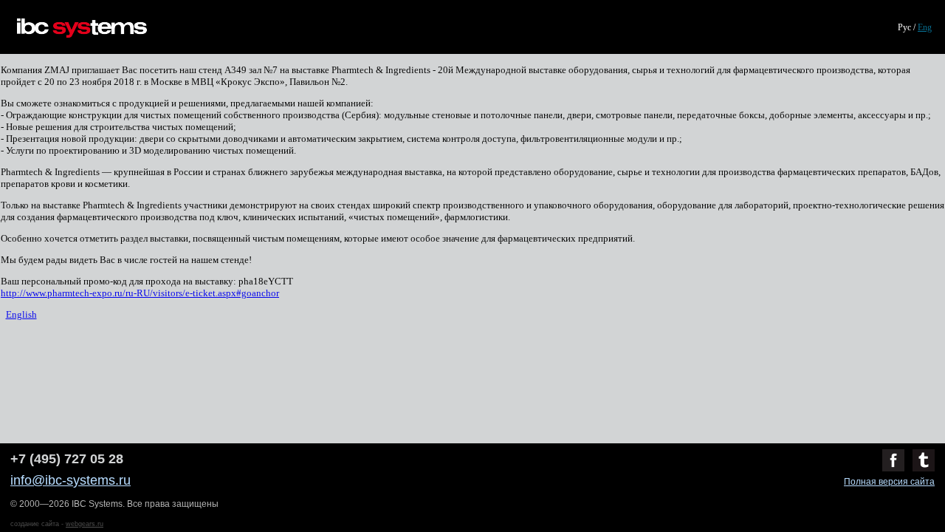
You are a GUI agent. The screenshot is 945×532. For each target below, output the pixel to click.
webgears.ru (84, 524)
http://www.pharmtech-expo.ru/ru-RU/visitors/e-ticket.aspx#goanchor (140, 293)
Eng (925, 27)
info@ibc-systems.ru (70, 480)
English (21, 314)
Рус (904, 27)
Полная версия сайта (889, 482)
